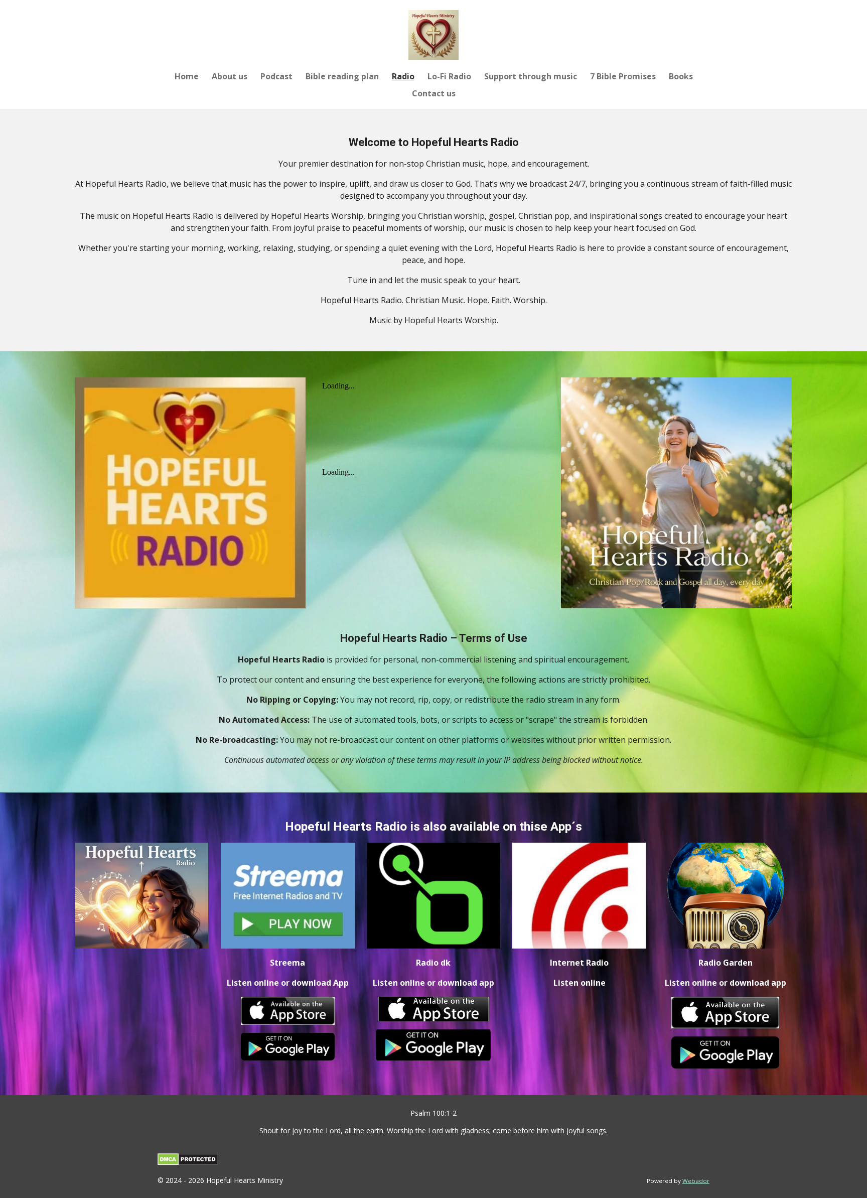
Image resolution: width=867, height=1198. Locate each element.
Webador (695, 1180)
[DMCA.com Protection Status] (188, 1162)
